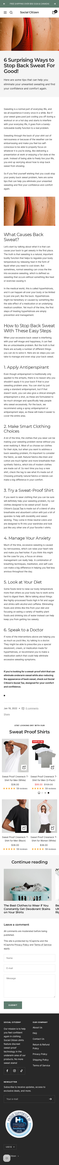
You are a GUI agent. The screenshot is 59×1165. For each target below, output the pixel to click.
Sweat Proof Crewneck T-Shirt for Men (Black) (15, 839)
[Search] (11, 12)
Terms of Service (42, 944)
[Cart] (53, 12)
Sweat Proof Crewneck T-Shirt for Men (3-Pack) (44, 778)
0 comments (32, 708)
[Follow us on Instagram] (14, 1070)
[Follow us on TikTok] (21, 1070)
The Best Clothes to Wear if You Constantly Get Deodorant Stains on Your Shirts (27, 909)
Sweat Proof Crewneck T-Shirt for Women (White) (44, 839)
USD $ (9, 1147)
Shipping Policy (41, 1059)
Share (7, 714)
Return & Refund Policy (41, 1046)
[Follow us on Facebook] (7, 1070)
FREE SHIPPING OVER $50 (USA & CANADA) (29, 4)
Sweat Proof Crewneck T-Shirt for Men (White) (15, 778)
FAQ (35, 1033)
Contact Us (38, 1038)
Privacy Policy (21, 944)
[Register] (50, 1099)
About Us (37, 1027)
